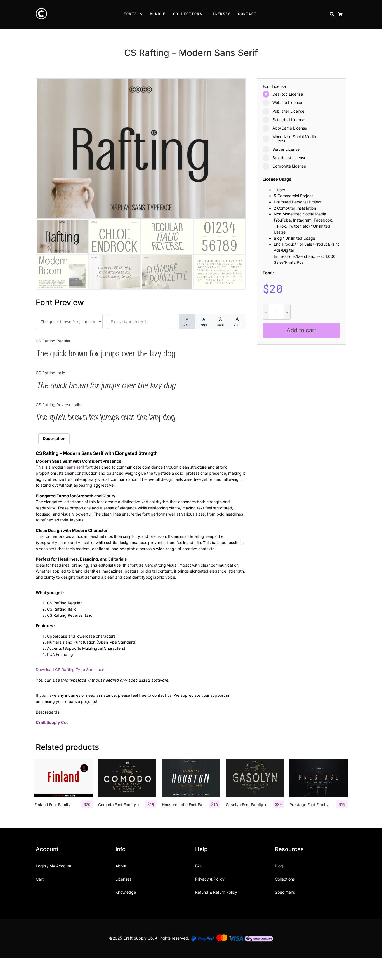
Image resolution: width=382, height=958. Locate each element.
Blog (279, 865)
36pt (203, 322)
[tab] (54, 438)
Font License (274, 86)
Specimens (285, 892)
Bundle (158, 13)
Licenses (220, 13)
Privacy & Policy (210, 879)
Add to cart (301, 330)
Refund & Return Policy (216, 892)
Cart (40, 879)
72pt (237, 321)
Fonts (130, 13)
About (120, 865)
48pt (220, 321)
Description (54, 438)
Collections (187, 13)
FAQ (199, 865)
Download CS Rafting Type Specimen (70, 669)
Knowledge (125, 892)
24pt (187, 322)
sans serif (75, 467)
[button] (142, 14)
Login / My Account (53, 865)
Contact (247, 13)
